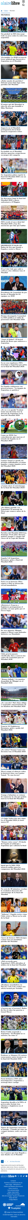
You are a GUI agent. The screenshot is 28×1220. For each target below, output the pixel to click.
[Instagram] (21, 1176)
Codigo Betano (13, 1199)
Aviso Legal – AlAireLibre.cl (13, 1184)
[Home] (10, 3)
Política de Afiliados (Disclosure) (13, 1186)
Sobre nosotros (13, 1188)
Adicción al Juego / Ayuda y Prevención (13, 1196)
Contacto (13, 1181)
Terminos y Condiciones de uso (13, 1183)
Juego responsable (13, 1192)
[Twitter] (18, 1176)
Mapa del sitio (13, 1198)
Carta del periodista (13, 1190)
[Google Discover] (26, 1176)
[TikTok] (23, 1176)
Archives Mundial (15, 1161)
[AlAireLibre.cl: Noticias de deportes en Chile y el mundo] (7, 1176)
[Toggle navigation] (23, 1)
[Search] (23, 5)
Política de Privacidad (13, 1194)
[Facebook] (15, 1176)
